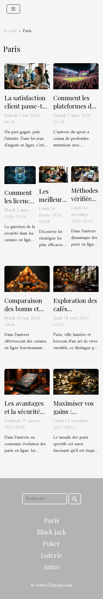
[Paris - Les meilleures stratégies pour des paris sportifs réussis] (53, 174)
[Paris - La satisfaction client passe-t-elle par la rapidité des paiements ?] (27, 76)
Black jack (51, 531)
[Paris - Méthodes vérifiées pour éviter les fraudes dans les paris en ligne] (85, 174)
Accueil (9, 31)
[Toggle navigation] (13, 8)
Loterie (51, 555)
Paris (51, 520)
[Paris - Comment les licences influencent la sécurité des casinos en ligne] (20, 175)
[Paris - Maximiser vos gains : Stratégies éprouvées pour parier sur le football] (76, 382)
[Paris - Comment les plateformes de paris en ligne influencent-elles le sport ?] (76, 76)
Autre (51, 566)
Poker (51, 543)
